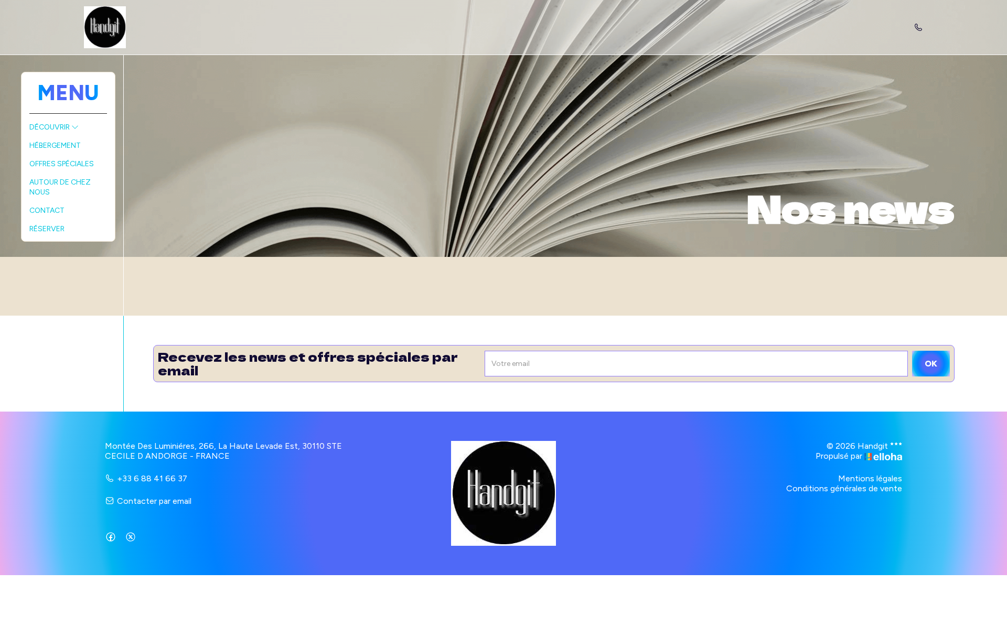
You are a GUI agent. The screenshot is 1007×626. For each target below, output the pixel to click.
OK (931, 364)
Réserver (47, 228)
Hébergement (55, 145)
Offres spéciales (61, 163)
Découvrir (50, 127)
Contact (47, 210)
